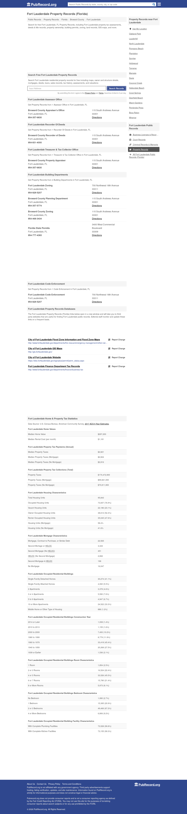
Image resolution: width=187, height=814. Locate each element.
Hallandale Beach (136, 88)
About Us (31, 783)
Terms (101, 93)
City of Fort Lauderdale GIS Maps (45, 348)
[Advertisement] (77, 50)
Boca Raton (134, 112)
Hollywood (133, 63)
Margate (132, 73)
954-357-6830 (35, 117)
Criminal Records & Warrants (145, 144)
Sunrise (132, 58)
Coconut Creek (135, 83)
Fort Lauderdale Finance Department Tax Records (54, 366)
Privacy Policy (90, 93)
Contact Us (41, 783)
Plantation (133, 53)
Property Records (140, 149)
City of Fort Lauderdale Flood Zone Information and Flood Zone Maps (64, 339)
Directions (97, 117)
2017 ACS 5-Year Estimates (97, 423)
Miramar (132, 117)
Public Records (34, 19)
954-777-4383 (35, 235)
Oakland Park (135, 33)
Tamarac (133, 68)
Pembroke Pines (136, 107)
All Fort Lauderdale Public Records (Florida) (142, 155)
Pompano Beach (136, 48)
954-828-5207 (35, 192)
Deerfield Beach (136, 97)
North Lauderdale (136, 43)
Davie (131, 78)
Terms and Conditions (71, 783)
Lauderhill (133, 38)
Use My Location (139, 28)
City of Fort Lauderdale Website (44, 357)
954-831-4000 (35, 142)
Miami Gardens (135, 102)
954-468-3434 (35, 218)
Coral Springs (135, 92)
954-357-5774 (35, 205)
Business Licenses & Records (145, 134)
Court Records (139, 139)
